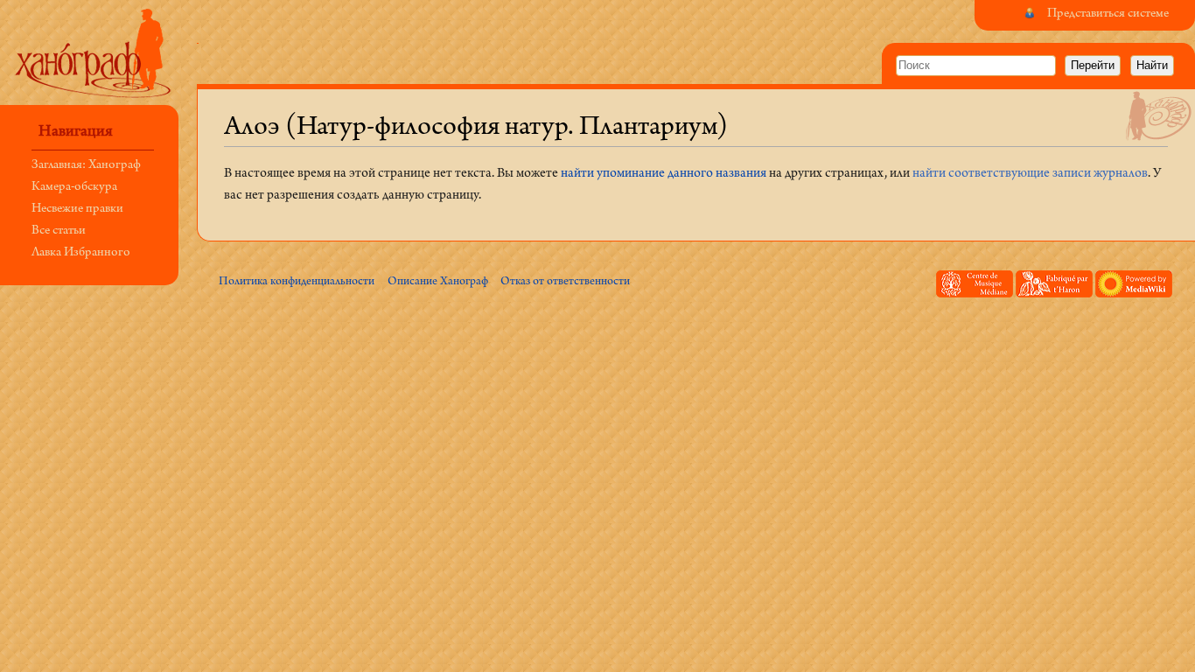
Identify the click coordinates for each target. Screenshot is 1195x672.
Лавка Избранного (80, 253)
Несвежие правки (77, 209)
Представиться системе (1108, 14)
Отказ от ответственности (565, 282)
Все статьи (58, 231)
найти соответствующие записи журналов (1030, 174)
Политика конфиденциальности (296, 282)
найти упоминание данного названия (663, 174)
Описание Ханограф (438, 282)
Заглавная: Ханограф (86, 165)
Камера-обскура (74, 187)
